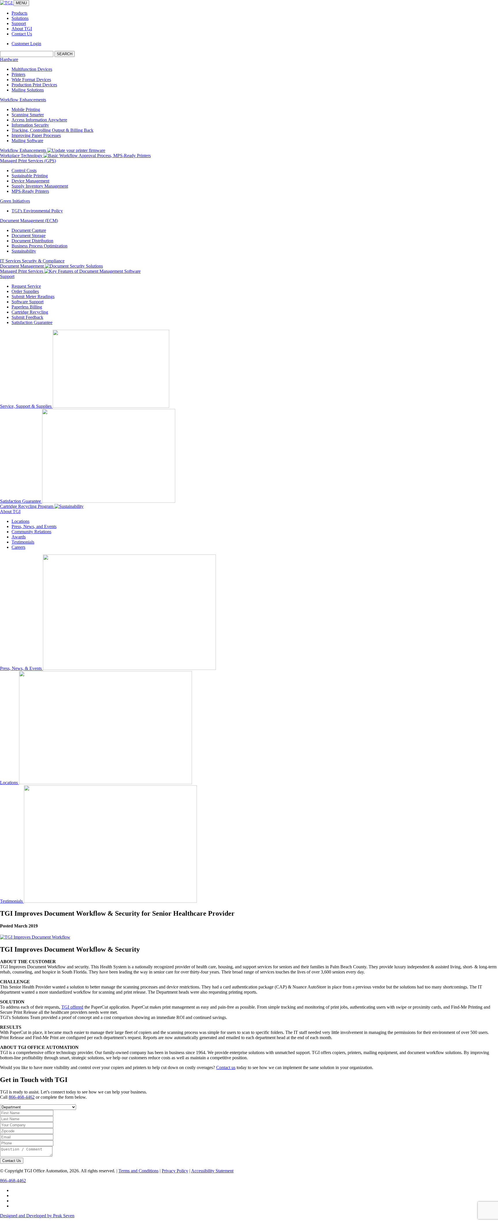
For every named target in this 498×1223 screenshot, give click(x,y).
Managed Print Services (22, 271)
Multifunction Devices (32, 69)
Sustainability (24, 251)
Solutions (20, 18)
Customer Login (26, 43)
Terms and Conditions (138, 1170)
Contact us (225, 1067)
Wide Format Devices (31, 79)
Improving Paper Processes (36, 135)
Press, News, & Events (21, 668)
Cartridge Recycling (30, 312)
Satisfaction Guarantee (32, 322)
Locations (20, 521)
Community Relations (31, 531)
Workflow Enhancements (23, 99)
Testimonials (23, 542)
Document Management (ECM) (29, 220)
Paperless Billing (27, 306)
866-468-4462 (22, 1097)
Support (19, 23)
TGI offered (72, 1007)
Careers (18, 547)
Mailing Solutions (28, 89)
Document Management (22, 266)
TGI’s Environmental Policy (37, 210)
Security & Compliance (43, 260)
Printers (18, 74)
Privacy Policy (175, 1170)
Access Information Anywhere (39, 119)
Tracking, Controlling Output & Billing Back (52, 130)
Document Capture (29, 230)
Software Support (28, 301)
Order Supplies (25, 291)
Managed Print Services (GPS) (28, 160)
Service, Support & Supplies (26, 406)
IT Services (11, 260)
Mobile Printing (26, 109)
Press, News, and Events (34, 526)
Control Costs (24, 170)
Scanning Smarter (28, 114)
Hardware (9, 59)
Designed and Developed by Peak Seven (37, 1215)
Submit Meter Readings (33, 296)
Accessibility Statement (212, 1170)
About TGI (22, 28)
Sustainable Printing (30, 175)
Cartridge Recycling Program (27, 506)
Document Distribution (32, 240)
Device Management (30, 180)
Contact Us (22, 33)
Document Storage (29, 235)
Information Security (30, 125)
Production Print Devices (34, 84)
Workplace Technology (22, 155)
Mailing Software (27, 140)
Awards (19, 536)
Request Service (26, 286)
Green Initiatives (15, 201)
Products (19, 13)
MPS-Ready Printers (30, 191)
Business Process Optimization (39, 245)
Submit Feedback (27, 317)
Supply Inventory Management (40, 186)
